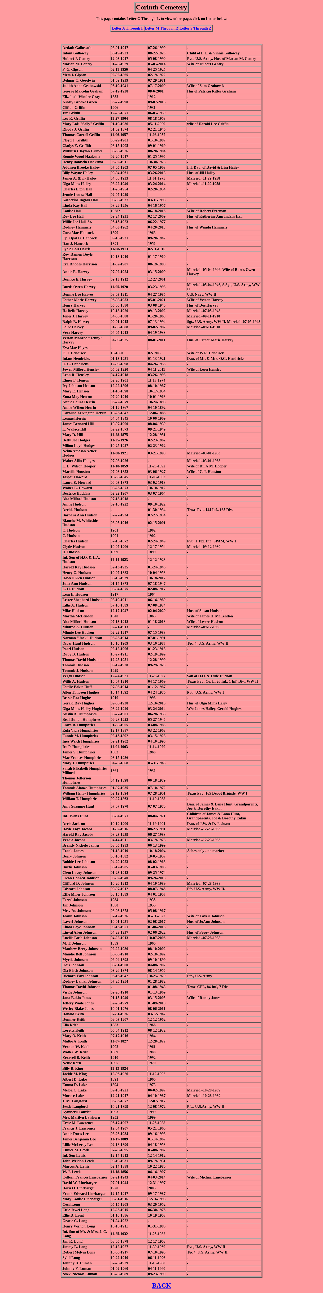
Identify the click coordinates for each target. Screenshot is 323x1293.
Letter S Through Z (195, 28)
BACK (161, 1285)
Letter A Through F (128, 28)
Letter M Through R (161, 28)
